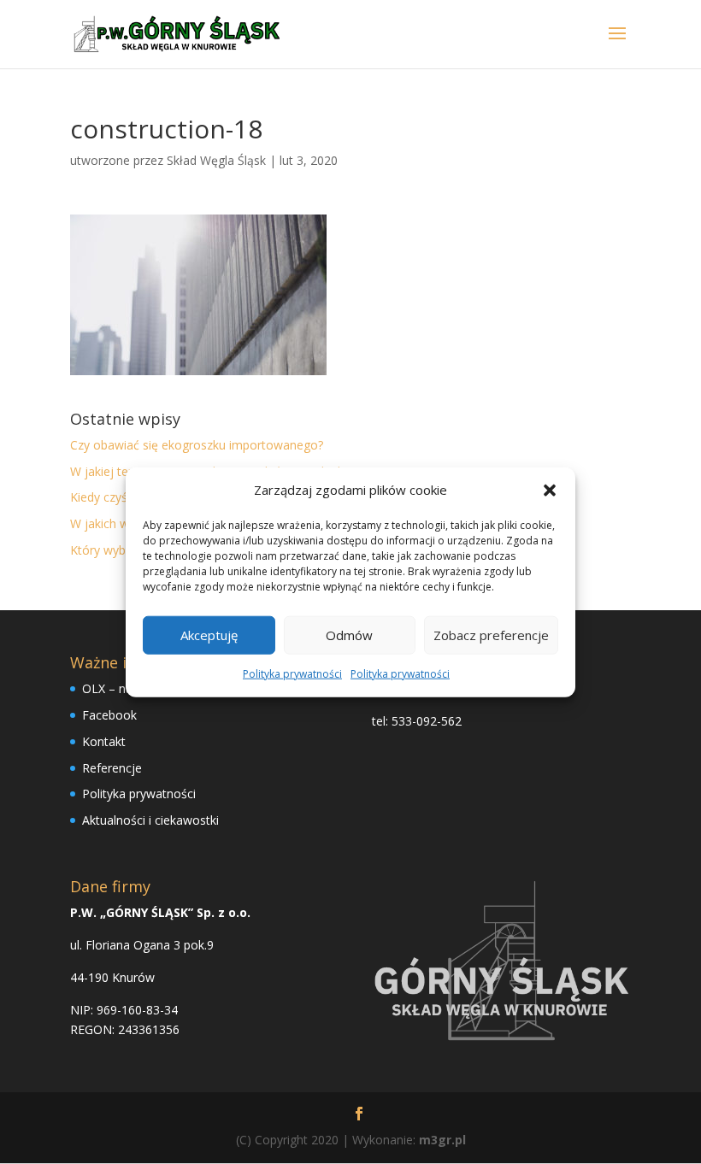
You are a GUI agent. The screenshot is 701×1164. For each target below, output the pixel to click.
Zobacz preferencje (491, 635)
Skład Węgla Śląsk (216, 160)
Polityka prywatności (292, 674)
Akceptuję (209, 635)
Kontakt (104, 741)
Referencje (112, 768)
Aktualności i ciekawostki (150, 820)
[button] (549, 490)
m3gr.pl (442, 1140)
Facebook (109, 715)
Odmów (349, 635)
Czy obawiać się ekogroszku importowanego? (196, 445)
